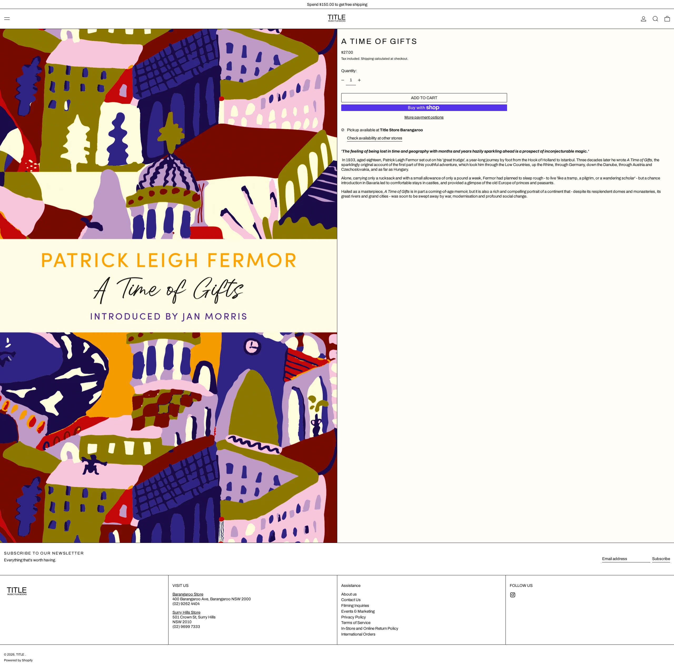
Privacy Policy (353, 617)
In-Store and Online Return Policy (369, 628)
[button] (655, 19)
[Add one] (359, 80)
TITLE (20, 654)
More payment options (424, 117)
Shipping (367, 59)
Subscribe (661, 559)
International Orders (358, 634)
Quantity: (349, 71)
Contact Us (351, 600)
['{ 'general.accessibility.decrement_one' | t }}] (342, 80)
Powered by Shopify (18, 660)
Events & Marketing (358, 611)
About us (349, 594)
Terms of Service (355, 623)
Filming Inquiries (355, 605)
